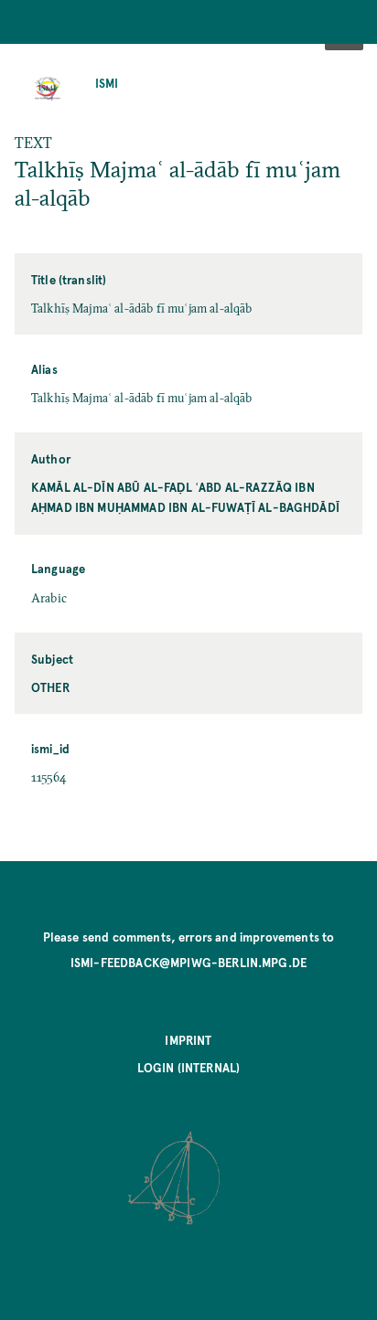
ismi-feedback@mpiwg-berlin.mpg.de (188, 962)
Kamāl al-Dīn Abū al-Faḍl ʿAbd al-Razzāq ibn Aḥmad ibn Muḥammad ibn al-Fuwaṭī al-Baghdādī (185, 497)
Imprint (188, 1040)
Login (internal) (189, 1067)
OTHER (50, 687)
